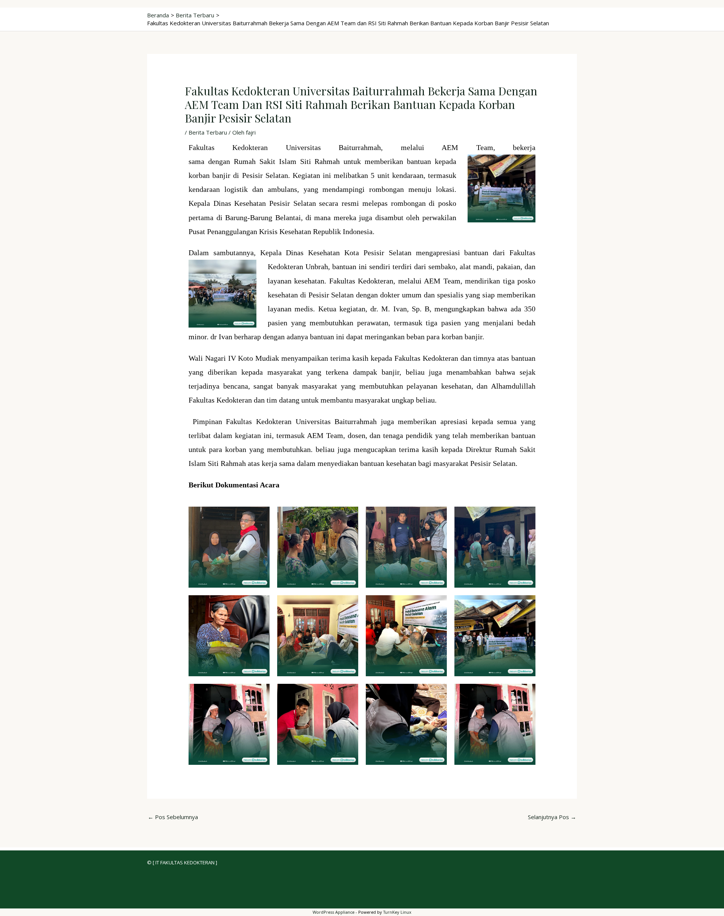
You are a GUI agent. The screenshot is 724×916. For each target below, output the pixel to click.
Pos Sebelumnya (173, 817)
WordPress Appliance (333, 912)
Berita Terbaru (208, 132)
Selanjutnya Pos (552, 817)
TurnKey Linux (397, 912)
